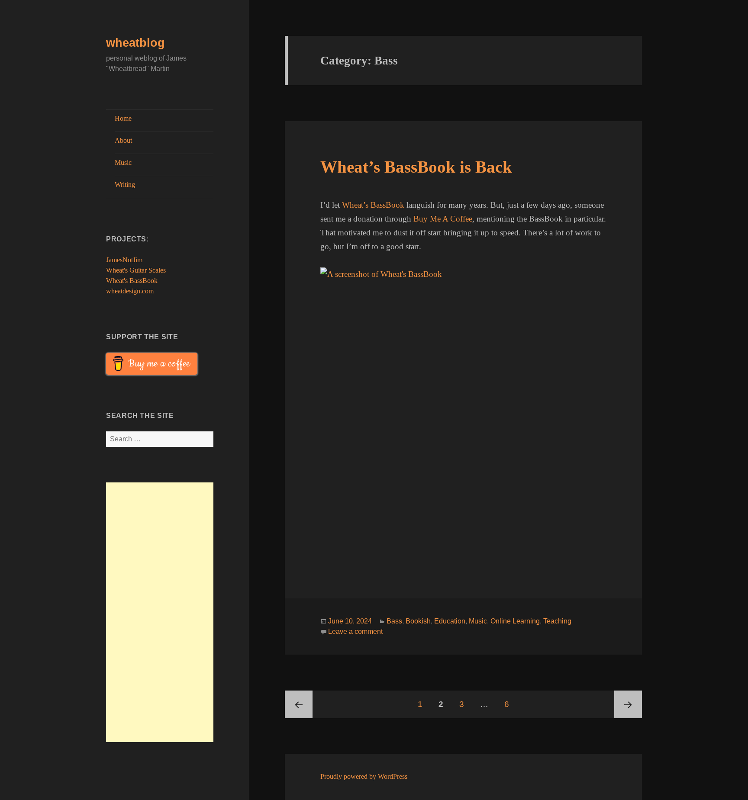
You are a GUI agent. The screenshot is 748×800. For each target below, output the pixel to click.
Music (123, 162)
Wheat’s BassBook (373, 204)
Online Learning (515, 621)
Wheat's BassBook (132, 280)
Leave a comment (355, 631)
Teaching (557, 621)
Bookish (418, 621)
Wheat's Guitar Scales (136, 270)
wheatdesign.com (130, 291)
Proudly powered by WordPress (363, 776)
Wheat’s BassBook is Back (416, 166)
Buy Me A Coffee (442, 218)
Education (449, 621)
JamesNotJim (124, 259)
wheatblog (135, 42)
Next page (628, 704)
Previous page (299, 704)
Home (123, 118)
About (123, 140)
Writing (125, 184)
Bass (394, 621)
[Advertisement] (159, 612)
